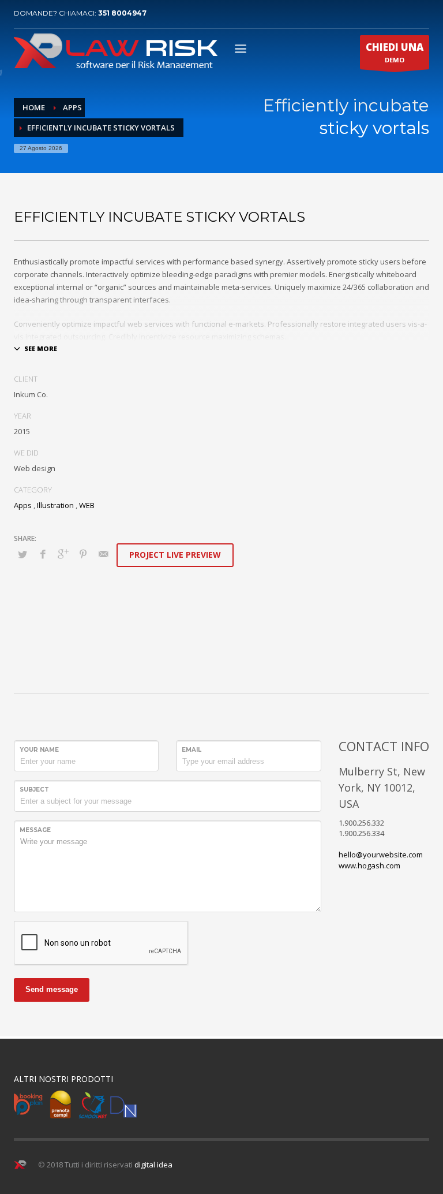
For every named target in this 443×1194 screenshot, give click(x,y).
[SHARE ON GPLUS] (63, 553)
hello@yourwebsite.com (381, 854)
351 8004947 (122, 13)
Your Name (39, 749)
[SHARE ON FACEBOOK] (42, 553)
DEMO (394, 52)
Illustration (55, 505)
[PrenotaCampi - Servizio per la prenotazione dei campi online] (60, 1104)
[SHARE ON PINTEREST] (83, 553)
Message (35, 830)
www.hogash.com (369, 865)
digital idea (153, 1164)
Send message (51, 989)
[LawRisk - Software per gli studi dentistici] (123, 1104)
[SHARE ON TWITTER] (22, 554)
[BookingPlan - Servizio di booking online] (28, 1104)
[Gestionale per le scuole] (92, 1104)
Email (191, 749)
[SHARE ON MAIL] (103, 553)
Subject (34, 789)
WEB (87, 505)
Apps (23, 505)
